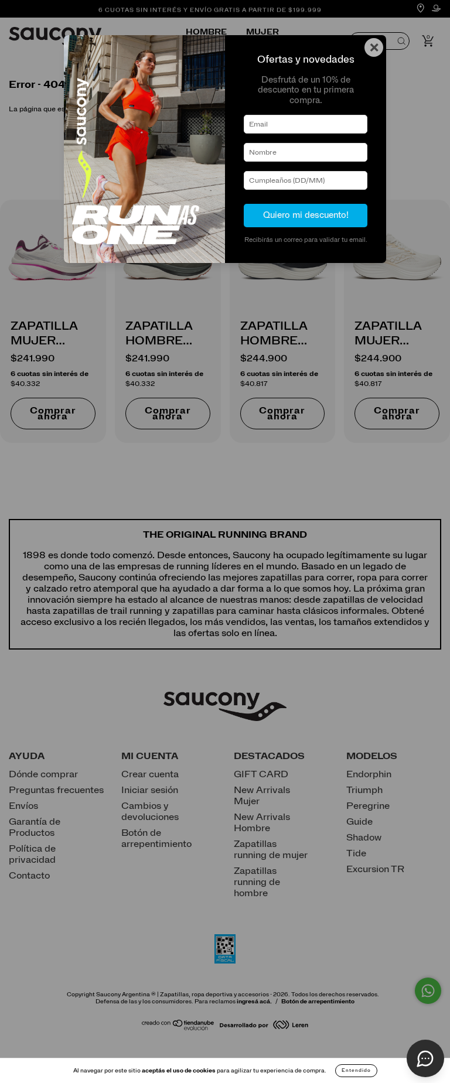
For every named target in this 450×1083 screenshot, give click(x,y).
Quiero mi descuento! (306, 215)
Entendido (356, 1070)
